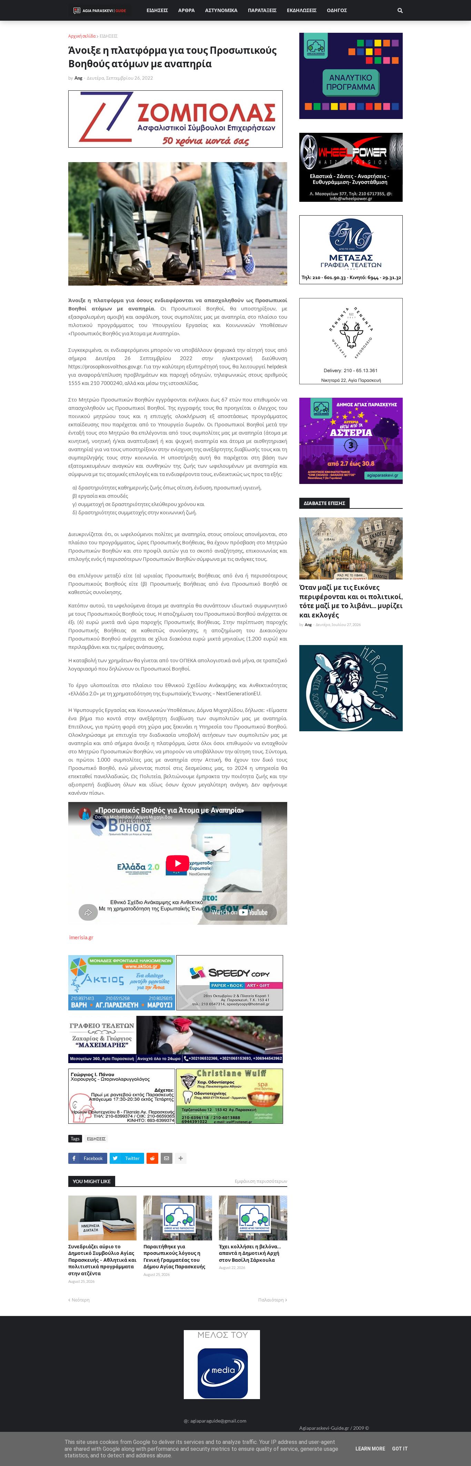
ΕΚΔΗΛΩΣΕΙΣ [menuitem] (302, 10)
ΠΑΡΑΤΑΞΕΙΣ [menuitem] (262, 10)
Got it (400, 1449)
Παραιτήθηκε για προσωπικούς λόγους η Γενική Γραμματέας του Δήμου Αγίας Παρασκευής (174, 1257)
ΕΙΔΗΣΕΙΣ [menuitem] (157, 10)
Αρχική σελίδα (82, 36)
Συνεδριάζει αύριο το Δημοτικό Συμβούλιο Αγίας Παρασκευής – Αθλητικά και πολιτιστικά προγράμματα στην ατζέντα (102, 1260)
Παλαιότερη (271, 1299)
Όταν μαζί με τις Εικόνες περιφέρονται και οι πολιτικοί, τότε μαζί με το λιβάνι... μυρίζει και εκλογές (351, 601)
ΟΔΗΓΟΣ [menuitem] (337, 10)
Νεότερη (81, 1299)
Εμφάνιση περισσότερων (261, 1181)
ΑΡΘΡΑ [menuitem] (186, 10)
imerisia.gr (81, 937)
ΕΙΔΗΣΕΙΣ (109, 36)
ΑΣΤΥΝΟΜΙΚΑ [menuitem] (221, 10)
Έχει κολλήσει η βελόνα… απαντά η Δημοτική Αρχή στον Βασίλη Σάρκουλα (250, 1253)
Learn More (370, 1449)
